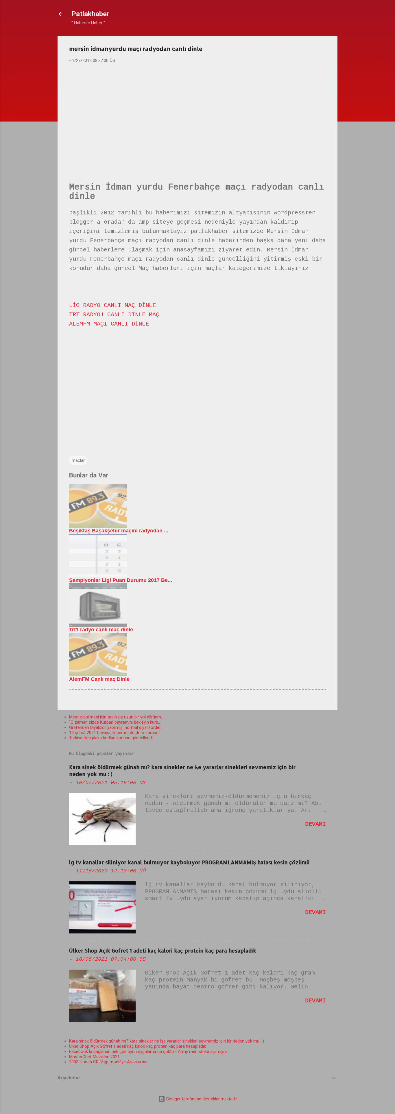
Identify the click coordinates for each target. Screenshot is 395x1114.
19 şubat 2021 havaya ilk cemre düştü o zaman (113, 732)
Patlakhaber (90, 14)
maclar (78, 460)
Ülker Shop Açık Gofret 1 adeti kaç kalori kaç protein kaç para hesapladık (162, 950)
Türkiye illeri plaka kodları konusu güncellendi (111, 737)
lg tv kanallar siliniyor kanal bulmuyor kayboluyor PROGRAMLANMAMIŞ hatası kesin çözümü (189, 862)
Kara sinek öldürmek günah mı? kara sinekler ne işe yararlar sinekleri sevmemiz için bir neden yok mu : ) (166, 1041)
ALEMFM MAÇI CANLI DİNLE (109, 324)
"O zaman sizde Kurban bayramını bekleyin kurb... (115, 722)
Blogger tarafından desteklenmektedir (201, 1099)
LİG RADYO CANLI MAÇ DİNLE (112, 305)
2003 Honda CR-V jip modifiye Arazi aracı (108, 1062)
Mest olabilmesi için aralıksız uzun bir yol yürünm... (116, 717)
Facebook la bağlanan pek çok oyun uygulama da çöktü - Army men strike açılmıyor (148, 1051)
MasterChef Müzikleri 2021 (94, 1056)
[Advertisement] (197, 113)
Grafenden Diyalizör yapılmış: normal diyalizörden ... (117, 727)
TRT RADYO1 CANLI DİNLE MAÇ (114, 314)
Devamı (315, 824)
